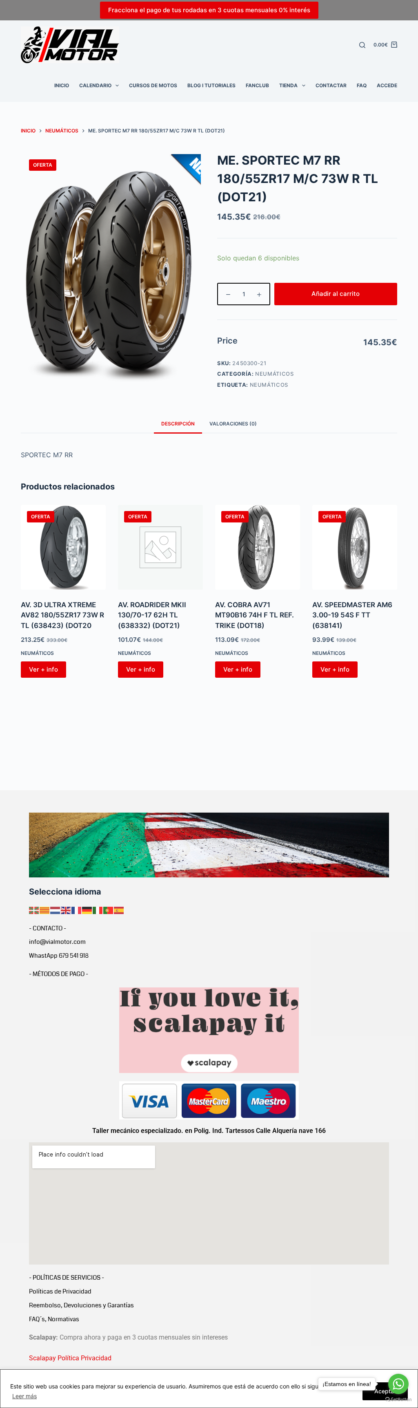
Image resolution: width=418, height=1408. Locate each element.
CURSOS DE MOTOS (153, 85)
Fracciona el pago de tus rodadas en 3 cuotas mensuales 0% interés (209, 10)
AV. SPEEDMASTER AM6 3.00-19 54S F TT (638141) (352, 615)
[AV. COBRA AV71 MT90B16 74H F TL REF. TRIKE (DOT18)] (257, 547)
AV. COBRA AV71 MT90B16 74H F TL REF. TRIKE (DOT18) (254, 615)
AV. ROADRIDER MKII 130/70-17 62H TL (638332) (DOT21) (152, 615)
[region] (209, 1388)
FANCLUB (257, 85)
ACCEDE (387, 85)
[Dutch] (55, 910)
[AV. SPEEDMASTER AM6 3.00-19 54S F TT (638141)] (354, 547)
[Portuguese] (108, 910)
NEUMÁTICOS (274, 373)
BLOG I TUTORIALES (211, 85)
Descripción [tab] (178, 424)
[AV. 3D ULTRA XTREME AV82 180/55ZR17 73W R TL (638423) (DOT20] (63, 547)
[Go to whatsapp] (398, 1384)
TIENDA (288, 85)
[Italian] (98, 910)
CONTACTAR (331, 85)
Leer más (24, 1396)
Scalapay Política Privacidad (70, 1358)
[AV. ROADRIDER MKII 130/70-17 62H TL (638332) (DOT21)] (160, 547)
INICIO (61, 85)
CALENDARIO (95, 85)
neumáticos (269, 384)
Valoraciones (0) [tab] (233, 424)
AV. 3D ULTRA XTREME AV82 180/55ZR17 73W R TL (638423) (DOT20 (62, 615)
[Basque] (34, 910)
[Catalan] (45, 910)
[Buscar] (362, 45)
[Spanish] (119, 910)
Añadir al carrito (335, 293)
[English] (66, 910)
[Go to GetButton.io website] (398, 1399)
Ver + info (43, 669)
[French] (76, 910)
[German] (87, 910)
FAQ (362, 85)
